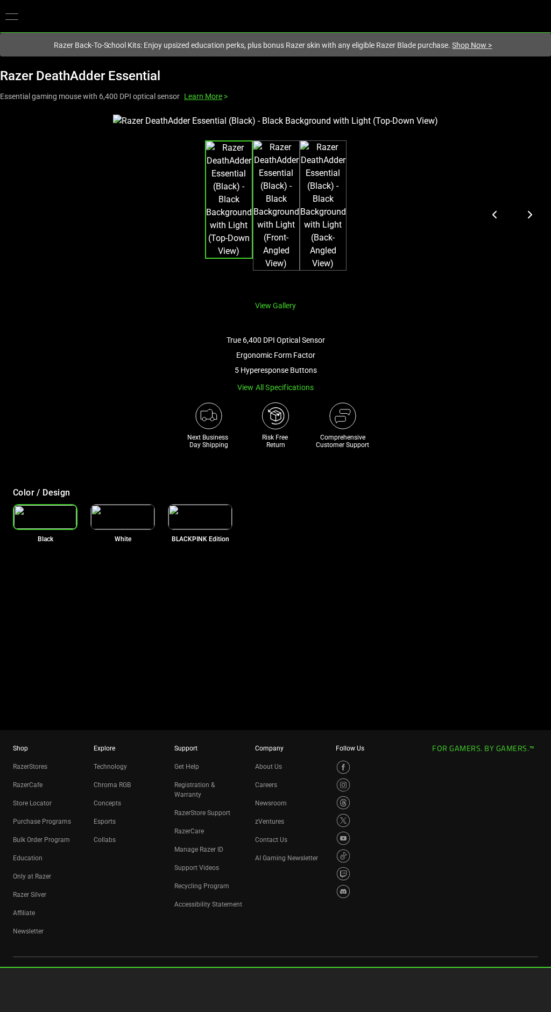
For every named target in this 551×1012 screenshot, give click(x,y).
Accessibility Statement (208, 904)
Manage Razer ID (198, 849)
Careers (266, 785)
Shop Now (472, 45)
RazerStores (30, 766)
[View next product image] (529, 215)
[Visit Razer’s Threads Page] (343, 802)
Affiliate (24, 913)
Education (28, 858)
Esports (105, 821)
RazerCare (189, 831)
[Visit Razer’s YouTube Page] (343, 838)
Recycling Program (201, 886)
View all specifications (275, 387)
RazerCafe (28, 785)
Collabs (105, 840)
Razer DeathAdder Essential (80, 75)
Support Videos (196, 868)
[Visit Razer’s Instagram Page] (343, 784)
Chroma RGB (112, 785)
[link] (122, 517)
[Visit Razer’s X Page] (343, 820)
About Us (268, 766)
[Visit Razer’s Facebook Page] (343, 767)
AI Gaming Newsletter (286, 858)
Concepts (107, 803)
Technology (110, 766)
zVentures (269, 821)
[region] (275, 203)
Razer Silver (29, 894)
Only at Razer (32, 876)
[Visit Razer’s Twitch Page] (343, 873)
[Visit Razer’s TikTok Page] (343, 856)
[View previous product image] (495, 215)
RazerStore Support (202, 813)
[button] (11, 16)
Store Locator (32, 803)
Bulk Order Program (41, 840)
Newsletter (28, 931)
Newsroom (271, 803)
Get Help (186, 766)
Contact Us (271, 840)
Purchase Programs (42, 821)
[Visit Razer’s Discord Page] (343, 891)
